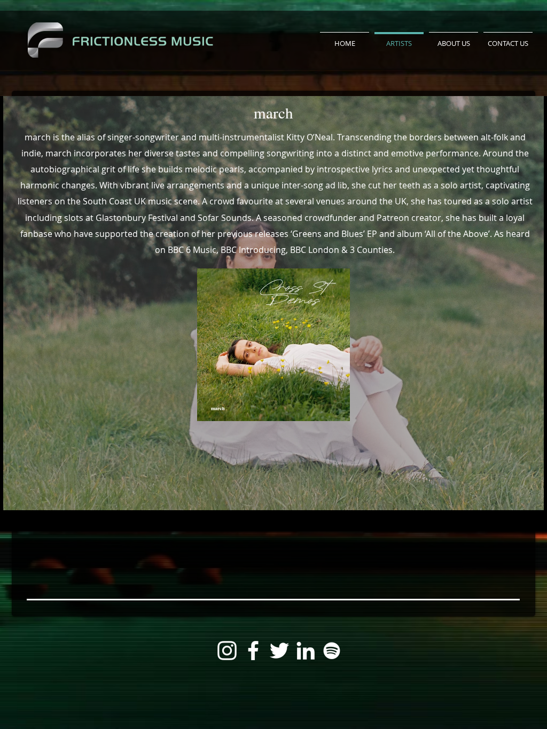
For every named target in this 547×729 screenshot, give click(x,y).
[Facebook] (253, 650)
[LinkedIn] (305, 650)
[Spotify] (332, 650)
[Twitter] (279, 650)
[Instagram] (227, 650)
